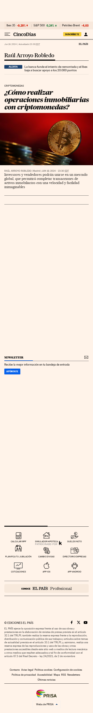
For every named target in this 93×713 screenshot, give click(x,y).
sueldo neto (74, 541)
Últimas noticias (46, 679)
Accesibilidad (44, 674)
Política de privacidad (24, 674)
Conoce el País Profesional (46, 588)
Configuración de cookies (68, 670)
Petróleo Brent (71, 25)
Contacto (15, 670)
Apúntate (12, 371)
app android (74, 571)
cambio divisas (46, 556)
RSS (63, 674)
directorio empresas (74, 556)
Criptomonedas (14, 86)
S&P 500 (39, 25)
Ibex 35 (10, 25)
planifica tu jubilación (18, 556)
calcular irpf (18, 541)
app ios (46, 571)
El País (83, 44)
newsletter (13, 357)
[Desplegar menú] (7, 34)
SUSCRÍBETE (72, 34)
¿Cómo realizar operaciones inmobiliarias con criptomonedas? (46, 99)
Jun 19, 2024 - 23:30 (55, 171)
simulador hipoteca (46, 541)
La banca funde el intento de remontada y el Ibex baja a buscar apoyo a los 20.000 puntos (55, 68)
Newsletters (73, 674)
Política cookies (43, 670)
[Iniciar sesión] (86, 34)
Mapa (57, 674)
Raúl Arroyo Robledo (29, 56)
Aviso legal (27, 670)
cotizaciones (18, 571)
